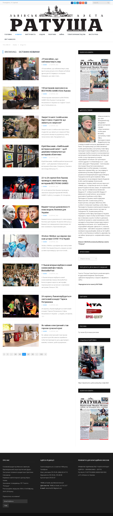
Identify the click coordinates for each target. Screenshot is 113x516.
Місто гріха (93, 34)
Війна (61, 34)
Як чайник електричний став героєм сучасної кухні (54, 326)
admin (45, 65)
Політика (52, 34)
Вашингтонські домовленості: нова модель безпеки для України (55, 210)
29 (15, 354)
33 (32, 354)
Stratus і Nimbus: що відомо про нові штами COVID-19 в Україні (56, 237)
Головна (8, 34)
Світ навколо (9, 39)
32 (28, 354)
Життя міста (30, 34)
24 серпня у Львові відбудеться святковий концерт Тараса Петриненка (56, 299)
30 (20, 354)
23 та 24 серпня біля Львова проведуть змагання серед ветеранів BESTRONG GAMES (54, 180)
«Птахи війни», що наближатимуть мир (51, 60)
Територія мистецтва (76, 34)
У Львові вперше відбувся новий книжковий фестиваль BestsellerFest (56, 268)
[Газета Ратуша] (56, 18)
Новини (18, 34)
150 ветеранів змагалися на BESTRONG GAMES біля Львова (56, 89)
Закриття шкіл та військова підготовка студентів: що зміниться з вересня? (54, 120)
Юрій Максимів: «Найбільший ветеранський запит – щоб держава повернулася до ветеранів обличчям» (55, 150)
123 (41, 354)
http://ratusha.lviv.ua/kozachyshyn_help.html (93, 383)
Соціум (42, 34)
